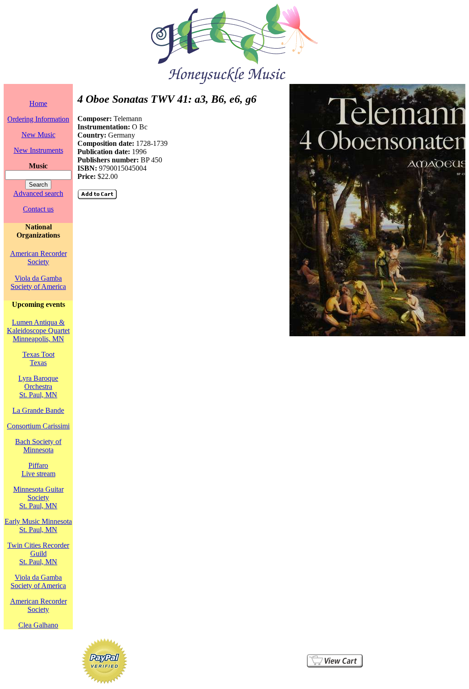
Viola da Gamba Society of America (38, 282)
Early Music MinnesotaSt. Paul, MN (38, 525)
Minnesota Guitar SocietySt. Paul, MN (38, 497)
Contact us (38, 209)
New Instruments (38, 150)
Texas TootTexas (38, 358)
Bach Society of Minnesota (38, 446)
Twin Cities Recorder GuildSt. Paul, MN (38, 553)
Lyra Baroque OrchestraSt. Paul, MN (38, 386)
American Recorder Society (38, 258)
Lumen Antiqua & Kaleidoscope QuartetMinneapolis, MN (38, 330)
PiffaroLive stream (38, 469)
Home (38, 103)
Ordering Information (38, 119)
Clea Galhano (38, 625)
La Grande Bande (38, 410)
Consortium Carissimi (38, 426)
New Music (38, 135)
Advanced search (38, 193)
